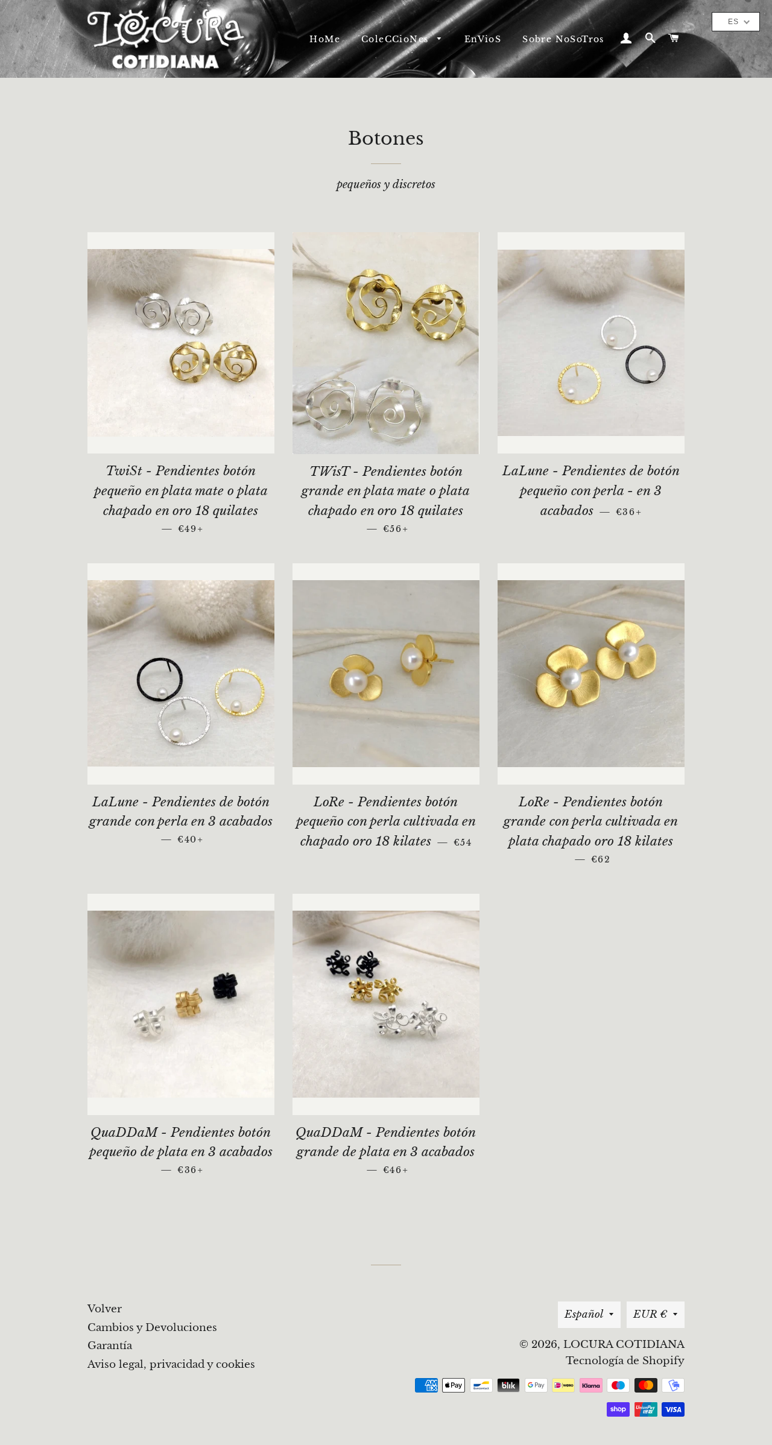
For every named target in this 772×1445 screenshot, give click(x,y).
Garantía (109, 1345)
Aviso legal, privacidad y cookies (171, 1364)
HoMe (324, 39)
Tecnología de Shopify (625, 1361)
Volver (104, 1309)
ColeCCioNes (396, 39)
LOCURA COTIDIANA (624, 1344)
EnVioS (482, 39)
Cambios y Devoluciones (152, 1327)
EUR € (650, 1314)
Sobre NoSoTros (563, 39)
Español (584, 1314)
